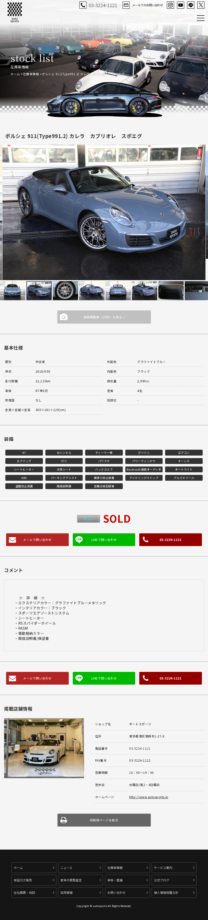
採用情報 (66, 892)
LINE (191, 5)
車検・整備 (115, 880)
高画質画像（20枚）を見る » (104, 317)
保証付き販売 (23, 880)
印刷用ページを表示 (104, 820)
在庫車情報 (31, 74)
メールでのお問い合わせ (147, 5)
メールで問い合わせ (37, 539)
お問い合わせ (116, 892)
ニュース (66, 867)
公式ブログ (161, 880)
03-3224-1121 (103, 5)
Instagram (170, 5)
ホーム (15, 74)
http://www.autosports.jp (148, 797)
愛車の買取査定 (71, 880)
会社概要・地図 (24, 892)
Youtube (181, 5)
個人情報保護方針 (166, 892)
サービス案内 (163, 867)
